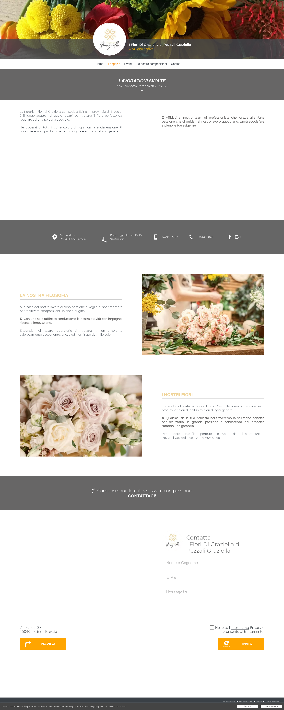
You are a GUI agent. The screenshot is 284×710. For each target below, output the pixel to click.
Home (99, 64)
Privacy (259, 701)
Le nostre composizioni (152, 64)
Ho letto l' (223, 627)
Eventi (128, 64)
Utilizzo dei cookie (272, 701)
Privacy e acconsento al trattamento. (242, 629)
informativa (240, 627)
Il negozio (113, 64)
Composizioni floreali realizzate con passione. (144, 490)
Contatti (176, 64)
